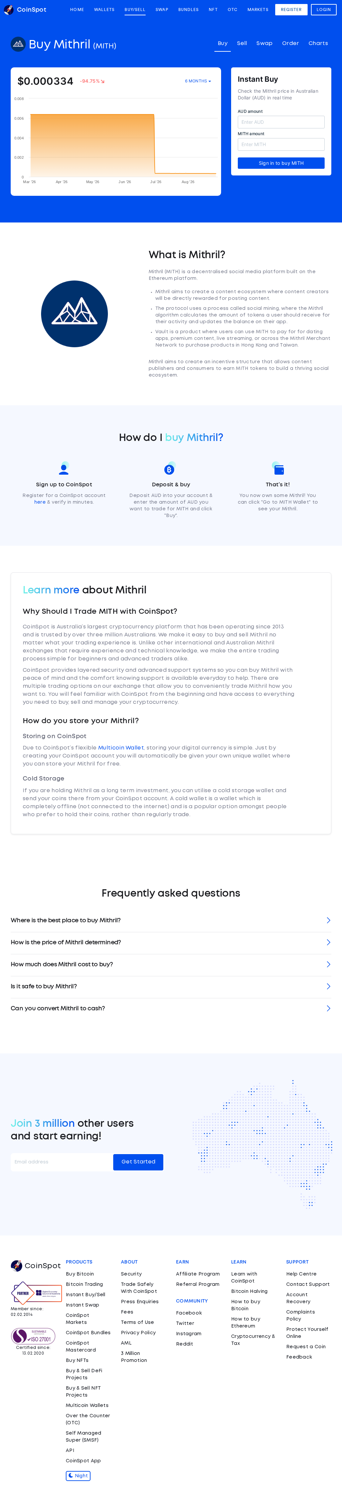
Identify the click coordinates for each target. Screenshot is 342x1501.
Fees (127, 1312)
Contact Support (308, 1285)
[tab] (171, 921)
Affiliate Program (198, 1274)
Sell (242, 43)
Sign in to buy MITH (281, 163)
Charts (318, 43)
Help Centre (301, 1274)
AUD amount (250, 111)
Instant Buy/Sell (86, 1295)
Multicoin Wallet (121, 747)
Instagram (189, 1334)
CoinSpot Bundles (88, 1333)
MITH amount (251, 133)
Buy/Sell (135, 10)
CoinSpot (43, 1266)
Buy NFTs (77, 1361)
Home (77, 10)
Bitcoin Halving (249, 1292)
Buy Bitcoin (80, 1274)
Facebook (189, 1313)
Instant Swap (83, 1305)
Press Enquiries (140, 1302)
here (40, 502)
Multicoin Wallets (87, 1406)
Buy (222, 43)
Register (291, 10)
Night (80, 1476)
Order (290, 43)
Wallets (104, 10)
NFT (213, 10)
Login (324, 10)
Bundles (188, 10)
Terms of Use (137, 1323)
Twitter (185, 1324)
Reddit (184, 1344)
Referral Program (198, 1285)
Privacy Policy (138, 1333)
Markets (258, 10)
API (70, 1451)
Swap (162, 10)
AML (126, 1343)
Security (131, 1274)
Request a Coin (306, 1347)
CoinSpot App (83, 1461)
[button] (171, 921)
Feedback (299, 1357)
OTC (232, 10)
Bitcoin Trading (84, 1285)
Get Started (138, 1161)
